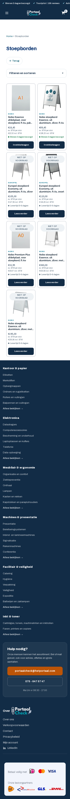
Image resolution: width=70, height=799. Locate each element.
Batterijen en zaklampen (16, 601)
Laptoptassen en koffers (16, 441)
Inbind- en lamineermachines (19, 535)
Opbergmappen (12, 386)
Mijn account (10, 742)
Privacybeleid (11, 736)
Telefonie (8, 447)
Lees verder (20, 213)
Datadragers (10, 424)
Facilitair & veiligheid (18, 566)
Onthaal (7, 485)
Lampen (7, 491)
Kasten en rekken (12, 496)
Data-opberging (12, 452)
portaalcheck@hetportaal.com (35, 671)
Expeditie (8, 595)
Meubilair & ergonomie (19, 467)
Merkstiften (9, 380)
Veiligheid (8, 590)
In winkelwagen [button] (21, 145)
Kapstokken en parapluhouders (20, 502)
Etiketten (8, 375)
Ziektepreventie (11, 479)
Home (9, 36)
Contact (8, 730)
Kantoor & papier (15, 368)
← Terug (14, 60)
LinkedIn (12, 747)
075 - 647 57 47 (35, 681)
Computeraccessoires (15, 430)
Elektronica (11, 417)
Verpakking (9, 584)
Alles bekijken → (13, 408)
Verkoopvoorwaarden (16, 725)
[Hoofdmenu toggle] (7, 13)
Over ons (8, 719)
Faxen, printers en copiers (17, 628)
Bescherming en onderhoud (18, 435)
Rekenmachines (12, 546)
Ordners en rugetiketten (16, 391)
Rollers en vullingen (14, 397)
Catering (8, 573)
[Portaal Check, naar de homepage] (21, 711)
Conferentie (9, 551)
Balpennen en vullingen (16, 402)
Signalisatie (9, 540)
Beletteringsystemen (14, 529)
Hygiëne (7, 579)
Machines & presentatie (20, 517)
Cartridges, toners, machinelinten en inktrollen (28, 623)
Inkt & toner (11, 616)
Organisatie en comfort (15, 474)
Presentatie (9, 523)
